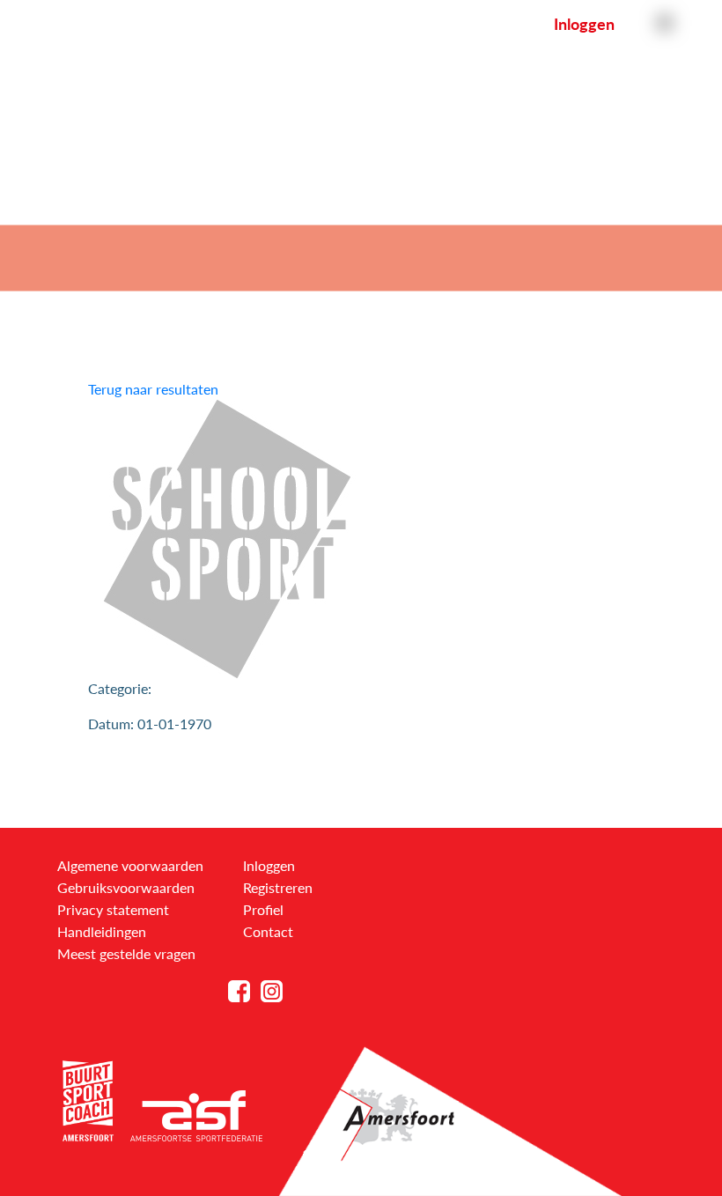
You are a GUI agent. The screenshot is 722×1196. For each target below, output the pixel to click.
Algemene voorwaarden (130, 865)
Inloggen (584, 24)
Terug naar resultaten (153, 388)
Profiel (263, 909)
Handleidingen (101, 931)
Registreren (278, 887)
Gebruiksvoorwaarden (126, 887)
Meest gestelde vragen (126, 953)
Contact (268, 931)
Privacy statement (113, 909)
